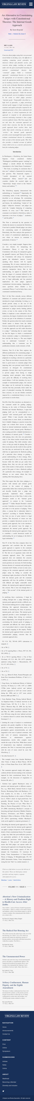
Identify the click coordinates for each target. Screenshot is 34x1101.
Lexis (10, 880)
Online (4, 1048)
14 (14, 538)
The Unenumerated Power (13, 956)
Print (4, 1044)
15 (8, 592)
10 (17, 239)
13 (10, 503)
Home (4, 1027)
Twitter (3, 1091)
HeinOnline (17, 880)
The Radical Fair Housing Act (15, 930)
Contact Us (6, 1034)
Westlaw (4, 880)
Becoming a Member (9, 1082)
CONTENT (6, 1040)
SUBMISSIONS (8, 1057)
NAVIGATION (7, 1023)
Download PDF (8, 50)
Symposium (6, 1051)
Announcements (7, 1030)
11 (10, 330)
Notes (4, 1065)
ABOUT (5, 1074)
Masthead (5, 1078)
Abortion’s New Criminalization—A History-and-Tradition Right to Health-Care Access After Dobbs (16, 900)
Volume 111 (16, 34)
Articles (4, 1061)
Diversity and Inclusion (9, 1085)
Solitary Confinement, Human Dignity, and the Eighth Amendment (15, 985)
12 (23, 434)
